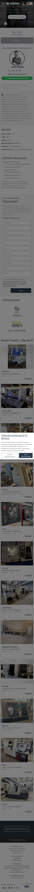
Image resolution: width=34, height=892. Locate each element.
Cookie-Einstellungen (10, 455)
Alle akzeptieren (25, 455)
